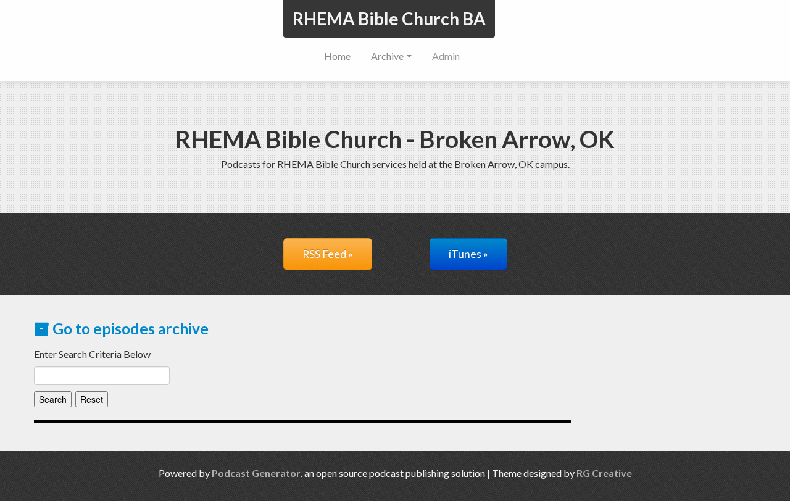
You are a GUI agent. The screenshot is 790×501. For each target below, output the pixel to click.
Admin (446, 56)
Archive (388, 56)
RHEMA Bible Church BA (389, 18)
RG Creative (604, 473)
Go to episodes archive (129, 328)
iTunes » (468, 253)
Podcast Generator (256, 473)
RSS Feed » (327, 253)
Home (337, 56)
